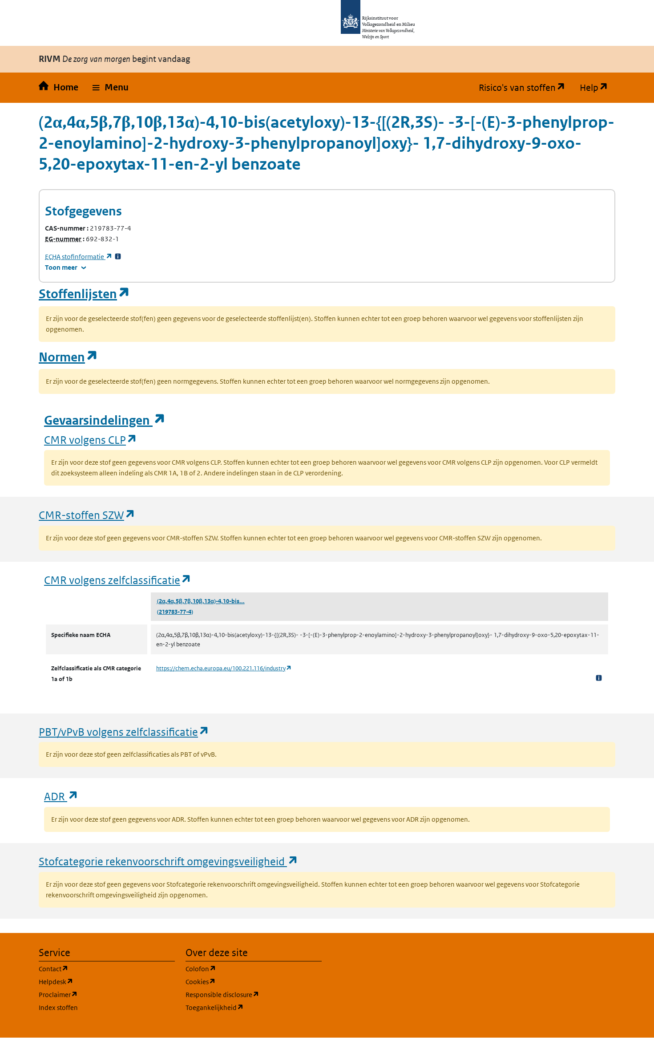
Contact (96, 968)
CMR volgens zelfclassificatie (118, 579)
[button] (110, 88)
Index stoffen (58, 1007)
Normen (68, 357)
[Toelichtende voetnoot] (599, 677)
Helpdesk (98, 981)
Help (597, 87)
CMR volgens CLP (90, 439)
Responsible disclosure (254, 994)
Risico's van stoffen (526, 87)
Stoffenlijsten (84, 294)
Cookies (243, 981)
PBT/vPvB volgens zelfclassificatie (124, 731)
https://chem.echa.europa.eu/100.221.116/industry (224, 668)
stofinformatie (79, 256)
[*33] (118, 256)
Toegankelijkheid (254, 1007)
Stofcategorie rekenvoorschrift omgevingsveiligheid (169, 861)
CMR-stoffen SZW (87, 514)
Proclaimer (101, 994)
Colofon (243, 968)
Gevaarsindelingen (105, 420)
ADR (61, 796)
